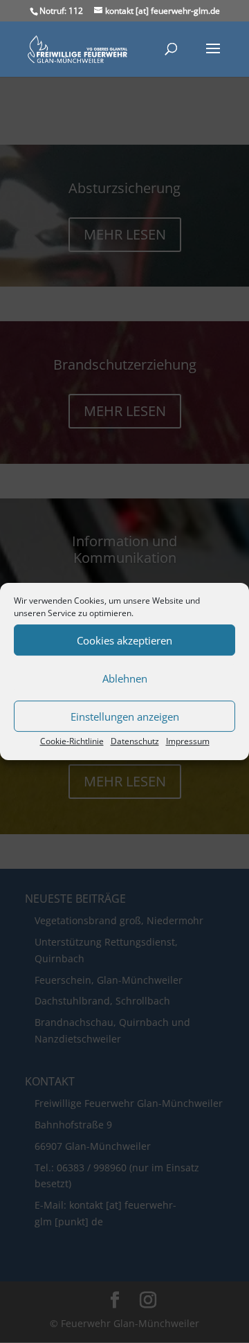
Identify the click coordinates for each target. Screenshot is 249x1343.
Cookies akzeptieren (124, 640)
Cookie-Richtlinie (72, 741)
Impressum (188, 741)
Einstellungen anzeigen (125, 716)
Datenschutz (135, 741)
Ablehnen (124, 678)
